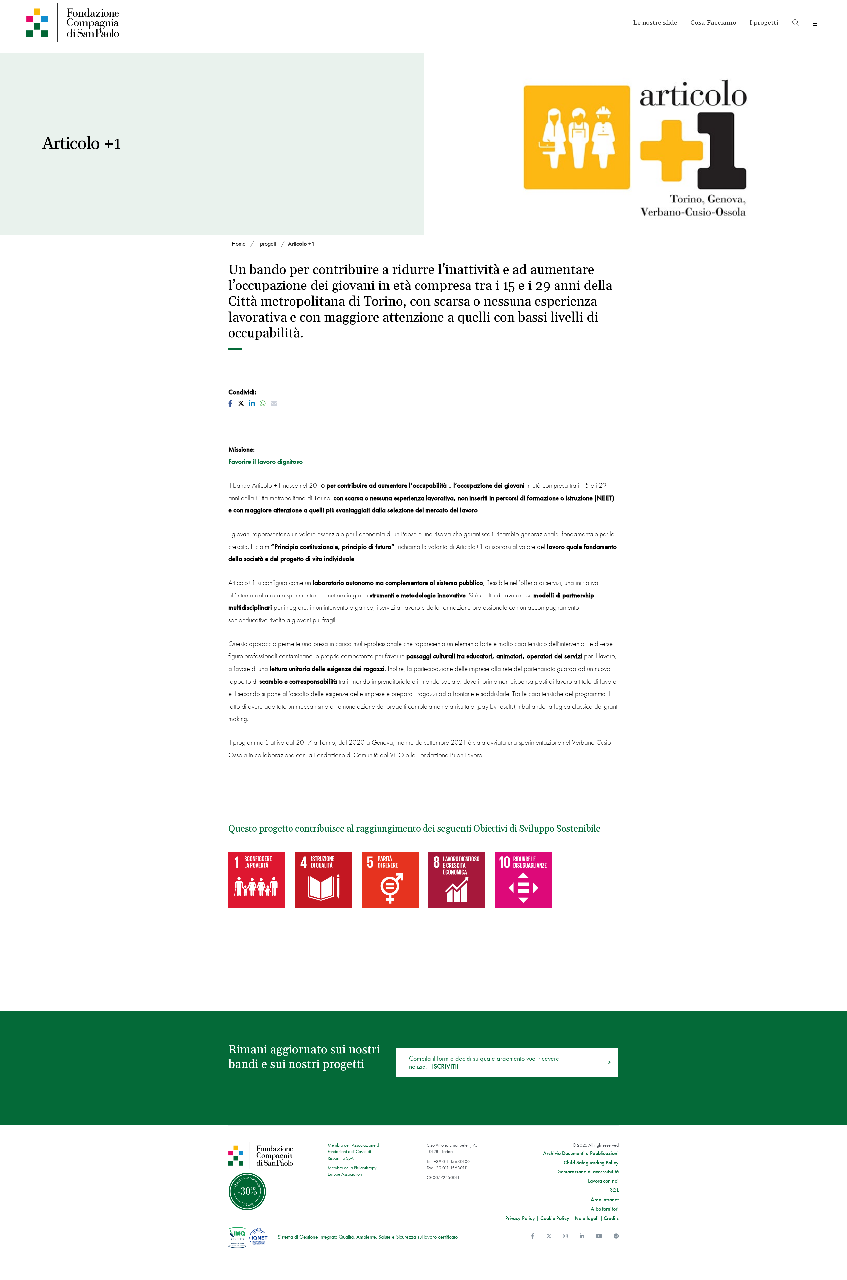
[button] (764, 23)
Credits (611, 1218)
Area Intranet (605, 1199)
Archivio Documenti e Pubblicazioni (581, 1153)
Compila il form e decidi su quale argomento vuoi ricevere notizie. (484, 1062)
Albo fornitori (605, 1209)
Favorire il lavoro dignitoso (265, 461)
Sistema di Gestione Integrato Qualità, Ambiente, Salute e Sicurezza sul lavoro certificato (368, 1236)
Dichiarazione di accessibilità (588, 1172)
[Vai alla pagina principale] (123, 22)
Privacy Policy (520, 1218)
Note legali (587, 1218)
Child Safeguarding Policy (591, 1162)
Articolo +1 (301, 243)
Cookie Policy (554, 1218)
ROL (614, 1190)
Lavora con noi (603, 1181)
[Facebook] (532, 1236)
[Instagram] (565, 1236)
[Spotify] (616, 1236)
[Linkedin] (582, 1236)
